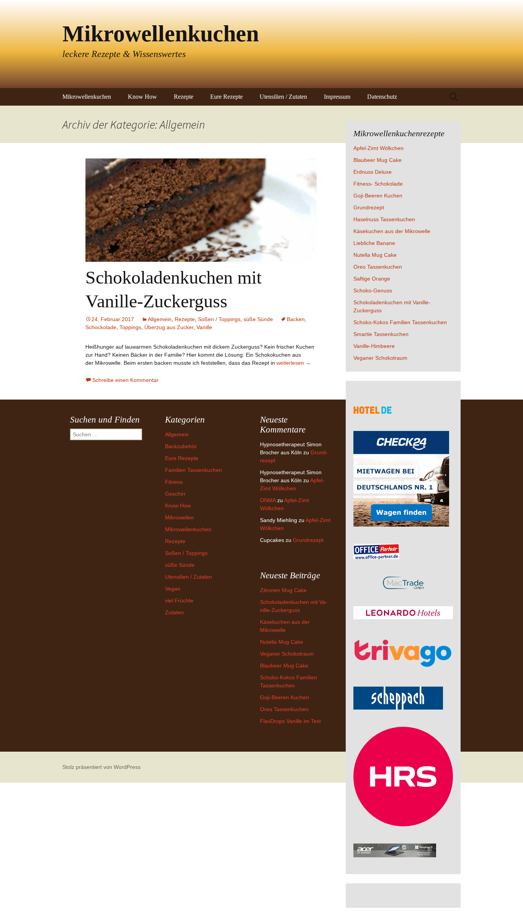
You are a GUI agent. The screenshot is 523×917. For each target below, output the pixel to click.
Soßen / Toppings (219, 319)
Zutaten (174, 612)
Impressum (337, 96)
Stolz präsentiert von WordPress (101, 767)
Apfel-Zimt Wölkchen (378, 148)
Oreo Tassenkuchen (377, 267)
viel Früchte (179, 600)
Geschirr (175, 494)
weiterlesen (293, 363)
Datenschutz (382, 96)
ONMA (268, 500)
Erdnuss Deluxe (372, 172)
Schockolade (100, 327)
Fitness (174, 482)
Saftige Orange (371, 279)
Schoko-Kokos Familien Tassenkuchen (400, 322)
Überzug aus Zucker (168, 327)
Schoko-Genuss (372, 290)
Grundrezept (368, 207)
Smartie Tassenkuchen (381, 334)
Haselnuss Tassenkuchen (384, 219)
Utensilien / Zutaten (283, 96)
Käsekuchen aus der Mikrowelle (391, 231)
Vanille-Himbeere (374, 346)
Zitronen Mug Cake (283, 590)
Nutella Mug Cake (375, 255)
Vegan (172, 589)
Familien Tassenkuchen (193, 470)
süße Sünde (258, 319)
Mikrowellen (179, 517)
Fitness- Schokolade (378, 184)
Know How (142, 96)
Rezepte (183, 96)
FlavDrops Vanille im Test (290, 721)
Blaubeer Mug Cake (377, 160)
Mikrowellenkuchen (86, 96)
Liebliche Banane (374, 243)
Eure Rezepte (226, 96)
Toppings (130, 327)
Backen (296, 319)
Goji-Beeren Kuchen (377, 196)
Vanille (204, 327)
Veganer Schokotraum (380, 358)
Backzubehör (181, 446)
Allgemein (160, 319)
